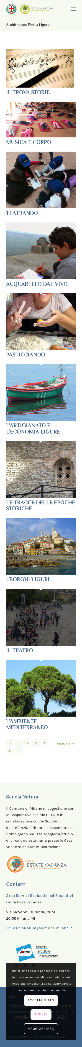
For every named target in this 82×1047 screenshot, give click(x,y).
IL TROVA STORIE (28, 92)
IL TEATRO (19, 650)
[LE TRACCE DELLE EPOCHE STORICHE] (41, 496)
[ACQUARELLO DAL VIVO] (41, 277)
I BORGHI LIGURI (28, 579)
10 (10, 751)
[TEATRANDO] (41, 207)
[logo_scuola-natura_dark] (36, 9)
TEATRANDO (22, 213)
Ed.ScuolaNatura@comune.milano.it (39, 928)
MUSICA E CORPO (28, 142)
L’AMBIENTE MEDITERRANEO (27, 724)
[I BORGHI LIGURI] (41, 573)
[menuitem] (73, 9)
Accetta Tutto (41, 1000)
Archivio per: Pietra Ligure (28, 25)
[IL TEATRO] (41, 644)
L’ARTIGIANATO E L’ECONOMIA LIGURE (33, 428)
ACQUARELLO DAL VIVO (37, 284)
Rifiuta (41, 1014)
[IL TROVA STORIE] (40, 86)
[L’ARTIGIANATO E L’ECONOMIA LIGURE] (41, 419)
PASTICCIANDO (25, 354)
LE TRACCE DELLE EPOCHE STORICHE (40, 505)
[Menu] (73, 9)
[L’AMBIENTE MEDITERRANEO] (41, 715)
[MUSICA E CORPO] (41, 136)
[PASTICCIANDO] (41, 348)
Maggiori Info (41, 1029)
